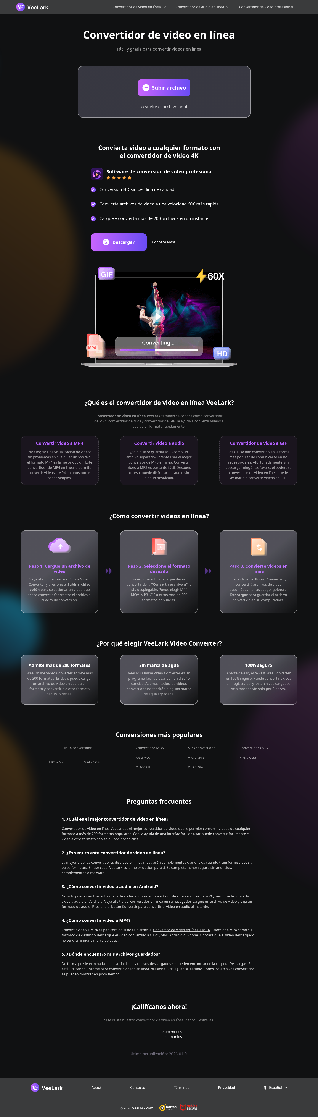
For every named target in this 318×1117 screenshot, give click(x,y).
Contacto (137, 1087)
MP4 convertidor (78, 747)
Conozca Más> (164, 242)
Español (275, 1087)
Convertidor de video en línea (137, 7)
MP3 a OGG (247, 757)
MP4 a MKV (57, 762)
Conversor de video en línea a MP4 (181, 930)
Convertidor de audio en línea (200, 7)
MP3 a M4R (196, 757)
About (96, 1087)
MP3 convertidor (201, 747)
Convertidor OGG (253, 747)
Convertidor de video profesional (266, 7)
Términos (181, 1087)
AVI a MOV (143, 757)
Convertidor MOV (150, 747)
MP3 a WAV (195, 767)
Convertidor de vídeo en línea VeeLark (93, 828)
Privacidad (226, 1087)
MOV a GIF (143, 767)
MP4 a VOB (92, 762)
